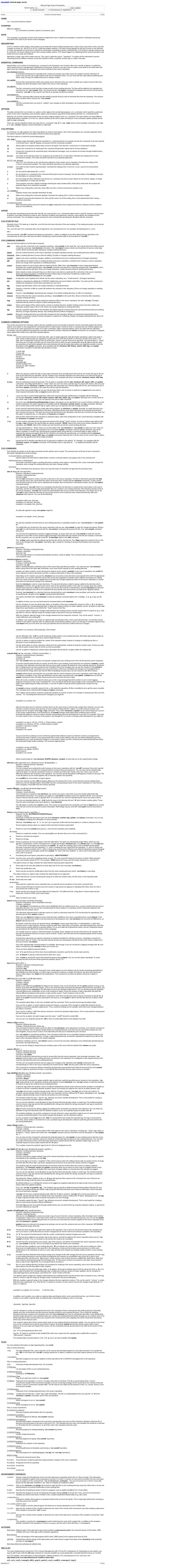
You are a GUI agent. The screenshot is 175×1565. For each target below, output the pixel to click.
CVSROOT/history (13, 1432)
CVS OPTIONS (7, 129)
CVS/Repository (13, 1389)
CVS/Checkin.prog (13, 1398)
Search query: (29, 8)
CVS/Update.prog (13, 1403)
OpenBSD (5, 2)
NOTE (3, 35)
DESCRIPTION (7, 44)
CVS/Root (10, 1381)
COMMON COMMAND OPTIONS (15, 322)
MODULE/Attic (12, 1455)
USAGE (4, 211)
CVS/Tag (10, 1394)
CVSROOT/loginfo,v (14, 1437)
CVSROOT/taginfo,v (14, 1451)
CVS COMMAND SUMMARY (13, 240)
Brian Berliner (12, 1535)
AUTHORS (5, 1527)
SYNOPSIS (6, 26)
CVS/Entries (11, 1367)
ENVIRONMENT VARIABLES (13, 1474)
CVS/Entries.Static (13, 1376)
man (72, 8)
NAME (4, 19)
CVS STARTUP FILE (9, 221)
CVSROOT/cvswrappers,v (16, 1419)
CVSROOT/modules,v (15, 1441)
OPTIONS (5, 109)
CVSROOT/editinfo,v (14, 1428)
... (16, 72)
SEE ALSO (5, 1548)
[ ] (13, 29)
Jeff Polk (10, 1539)
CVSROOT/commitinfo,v (16, 1415)
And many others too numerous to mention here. (24, 1544)
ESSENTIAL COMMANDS (12, 62)
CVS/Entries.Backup (14, 1372)
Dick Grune (11, 1530)
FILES (3, 1342)
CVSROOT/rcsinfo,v (14, 1446)
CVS (8, 1364)
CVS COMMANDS (8, 448)
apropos (78, 8)
